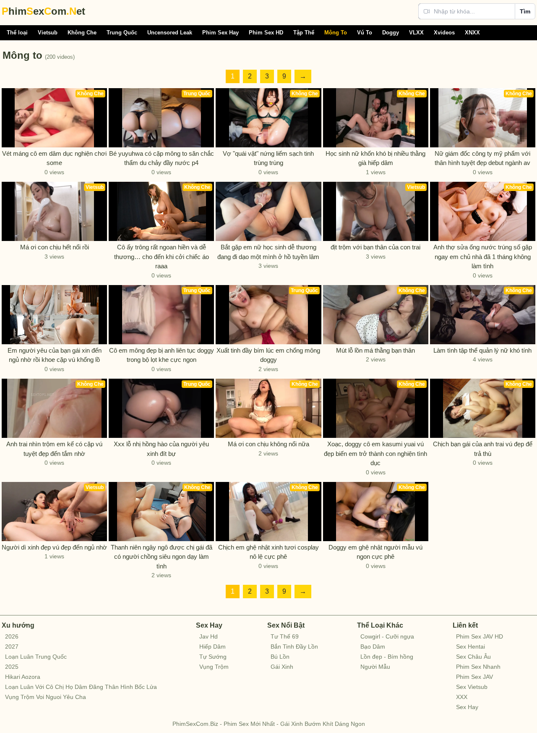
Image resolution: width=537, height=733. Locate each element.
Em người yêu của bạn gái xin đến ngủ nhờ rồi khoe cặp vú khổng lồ (55, 355)
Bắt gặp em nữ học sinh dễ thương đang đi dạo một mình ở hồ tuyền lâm (268, 251)
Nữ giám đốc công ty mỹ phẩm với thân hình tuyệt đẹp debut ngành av (482, 158)
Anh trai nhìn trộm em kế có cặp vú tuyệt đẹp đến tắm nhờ (54, 448)
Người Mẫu (375, 666)
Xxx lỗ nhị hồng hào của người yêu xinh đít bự (161, 448)
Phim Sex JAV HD (479, 636)
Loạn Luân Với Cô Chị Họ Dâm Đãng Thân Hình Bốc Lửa (81, 686)
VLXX (416, 32)
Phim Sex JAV (474, 676)
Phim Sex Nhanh (478, 666)
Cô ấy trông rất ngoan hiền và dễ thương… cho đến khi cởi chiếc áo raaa (161, 256)
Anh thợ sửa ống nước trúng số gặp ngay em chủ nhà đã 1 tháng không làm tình (482, 256)
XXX (461, 697)
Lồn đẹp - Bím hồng (386, 656)
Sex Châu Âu (473, 656)
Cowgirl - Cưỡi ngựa (387, 636)
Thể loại (17, 32)
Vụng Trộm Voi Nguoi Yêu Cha (45, 697)
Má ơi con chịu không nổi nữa (268, 444)
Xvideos (444, 32)
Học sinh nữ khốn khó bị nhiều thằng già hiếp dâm (375, 158)
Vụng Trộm (214, 666)
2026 (11, 636)
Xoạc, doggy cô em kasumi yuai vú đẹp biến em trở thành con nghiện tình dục (375, 453)
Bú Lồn (280, 656)
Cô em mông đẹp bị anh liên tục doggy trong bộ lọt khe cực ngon (161, 355)
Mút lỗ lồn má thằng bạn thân (375, 350)
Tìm (525, 11)
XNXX (472, 32)
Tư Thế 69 (285, 636)
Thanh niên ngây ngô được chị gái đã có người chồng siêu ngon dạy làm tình (161, 557)
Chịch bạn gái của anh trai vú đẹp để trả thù (482, 448)
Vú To (364, 32)
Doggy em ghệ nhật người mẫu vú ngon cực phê (375, 552)
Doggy (390, 32)
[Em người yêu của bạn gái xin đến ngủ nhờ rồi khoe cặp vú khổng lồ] (54, 314)
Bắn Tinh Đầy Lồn (294, 646)
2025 (11, 666)
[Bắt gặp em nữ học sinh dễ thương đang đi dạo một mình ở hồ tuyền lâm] (268, 211)
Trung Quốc (122, 32)
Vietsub (47, 32)
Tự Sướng (213, 656)
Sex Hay (467, 707)
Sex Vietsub (471, 686)
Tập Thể (303, 32)
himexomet (43, 11)
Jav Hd (208, 636)
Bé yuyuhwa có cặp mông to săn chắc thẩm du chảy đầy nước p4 (161, 158)
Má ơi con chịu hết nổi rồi (54, 247)
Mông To (335, 32)
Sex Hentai (470, 646)
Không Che (82, 32)
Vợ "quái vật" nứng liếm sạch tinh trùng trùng (268, 158)
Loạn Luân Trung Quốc (36, 656)
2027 (11, 646)
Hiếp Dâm (212, 646)
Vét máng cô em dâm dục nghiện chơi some (54, 158)
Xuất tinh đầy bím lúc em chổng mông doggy (268, 355)
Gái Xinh (282, 666)
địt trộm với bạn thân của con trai (375, 247)
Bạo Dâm (372, 646)
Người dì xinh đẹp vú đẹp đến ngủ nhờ (54, 547)
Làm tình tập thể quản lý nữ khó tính (482, 350)
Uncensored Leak (169, 32)
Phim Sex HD (266, 32)
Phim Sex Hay (220, 32)
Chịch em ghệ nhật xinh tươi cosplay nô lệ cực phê (268, 552)
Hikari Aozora (22, 676)
